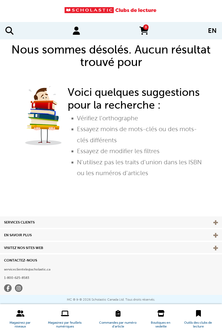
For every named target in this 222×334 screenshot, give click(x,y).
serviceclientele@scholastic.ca (27, 269)
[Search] (9, 31)
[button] (20, 319)
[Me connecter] (76, 30)
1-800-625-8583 (16, 278)
